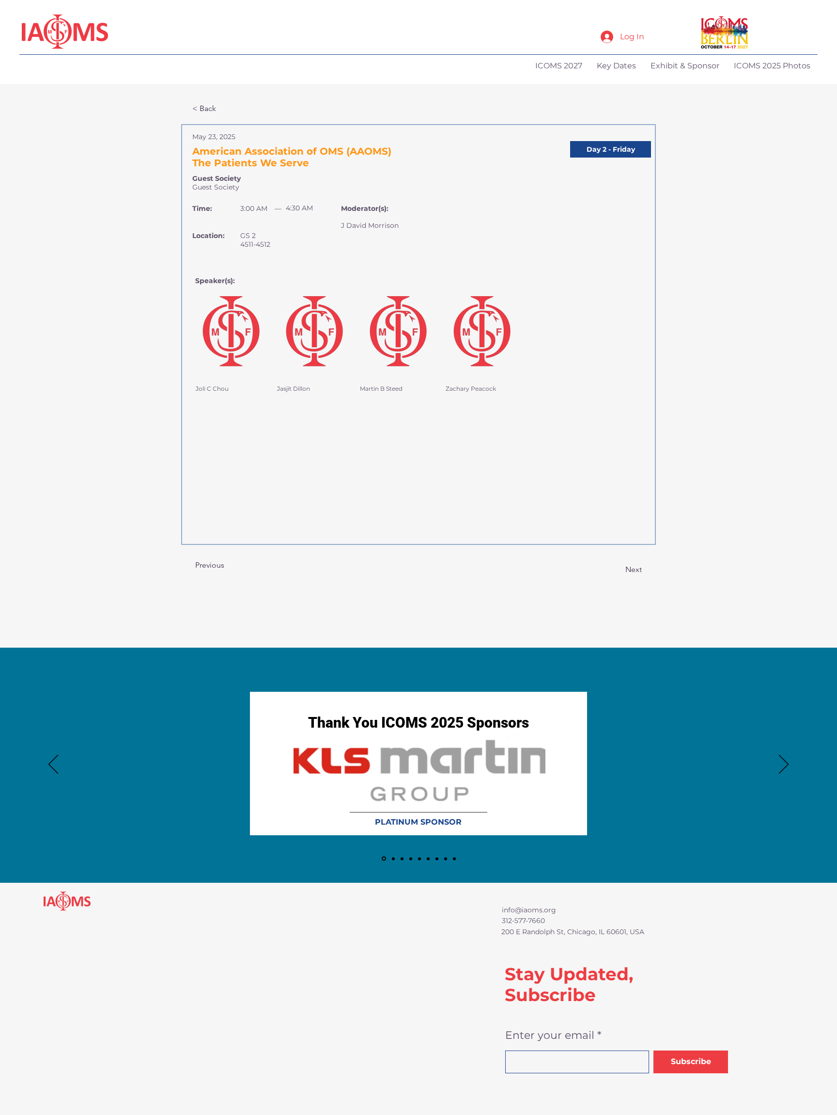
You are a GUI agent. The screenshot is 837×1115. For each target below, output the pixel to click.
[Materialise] (436, 858)
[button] (610, 149)
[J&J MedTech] (402, 858)
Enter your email (549, 1035)
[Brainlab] (392, 859)
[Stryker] (419, 858)
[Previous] (53, 765)
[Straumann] (445, 858)
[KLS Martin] (383, 858)
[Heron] (428, 858)
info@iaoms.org (529, 910)
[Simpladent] (454, 858)
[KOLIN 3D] (410, 858)
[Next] (784, 765)
